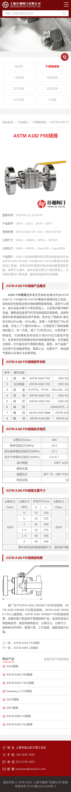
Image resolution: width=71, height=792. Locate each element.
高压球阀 (18, 88)
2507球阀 (12, 707)
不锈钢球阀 (52, 66)
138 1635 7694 (25, 754)
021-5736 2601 (25, 761)
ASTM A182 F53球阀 (26, 642)
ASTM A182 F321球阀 (20, 682)
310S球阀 (12, 666)
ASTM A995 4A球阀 (18, 716)
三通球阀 (18, 77)
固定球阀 (52, 88)
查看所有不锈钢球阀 (56, 659)
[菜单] (66, 4)
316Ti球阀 (12, 699)
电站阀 (19, 66)
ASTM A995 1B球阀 (25, 647)
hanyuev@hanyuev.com (31, 768)
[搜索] (64, 13)
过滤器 (52, 99)
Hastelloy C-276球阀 (19, 691)
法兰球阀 (18, 99)
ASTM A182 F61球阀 (19, 724)
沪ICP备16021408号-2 (41, 786)
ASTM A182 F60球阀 (19, 674)
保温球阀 (52, 77)
